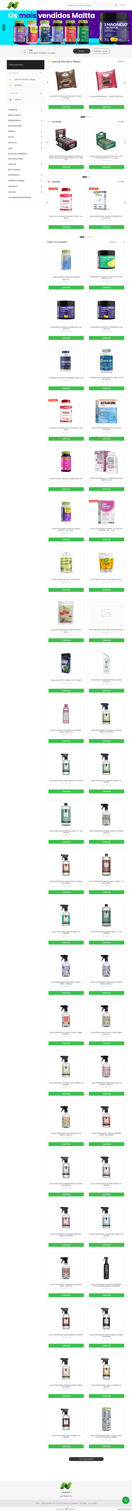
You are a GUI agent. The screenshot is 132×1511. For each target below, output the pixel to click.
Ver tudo (121, 61)
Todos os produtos (16, 64)
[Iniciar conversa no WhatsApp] (125, 1500)
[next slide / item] (128, 27)
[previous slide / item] (3, 27)
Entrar (123, 5)
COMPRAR (66, 107)
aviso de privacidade (124, 1509)
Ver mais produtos (86, 1459)
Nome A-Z (117, 242)
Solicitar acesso (101, 51)
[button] (58, 43)
